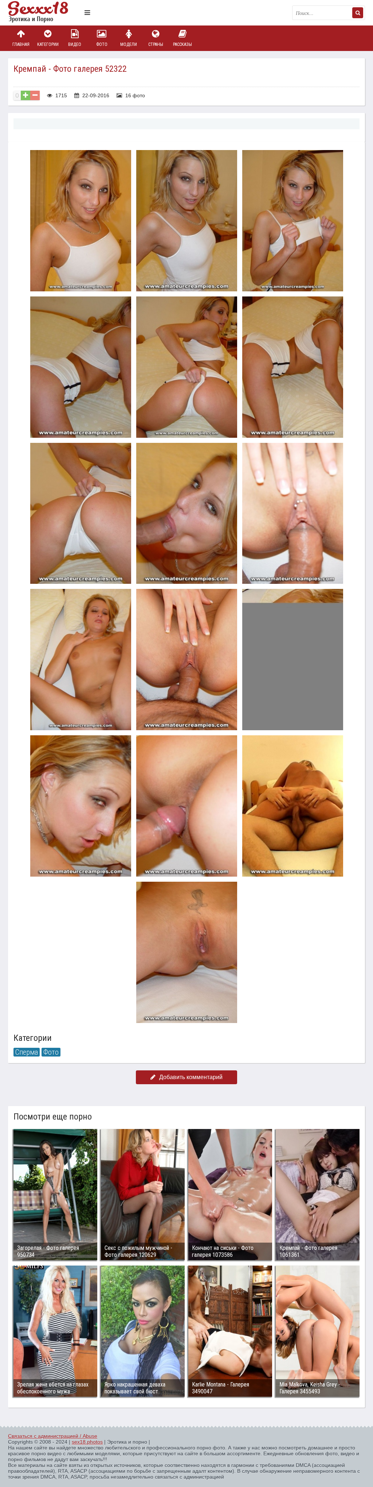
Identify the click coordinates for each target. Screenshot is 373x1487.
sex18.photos (87, 1442)
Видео (74, 44)
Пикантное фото (44, 12)
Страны (155, 44)
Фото (101, 44)
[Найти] (357, 12)
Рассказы (182, 44)
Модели (128, 44)
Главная (21, 44)
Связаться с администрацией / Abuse (52, 1436)
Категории (48, 44)
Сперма (26, 1052)
